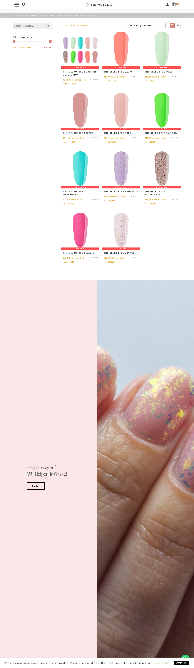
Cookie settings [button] (163, 662)
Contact (36, 486)
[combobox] (148, 25)
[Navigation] (16, 4)
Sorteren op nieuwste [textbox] (140, 25)
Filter (48, 47)
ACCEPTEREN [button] (181, 663)
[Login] (167, 4)
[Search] (23, 4)
